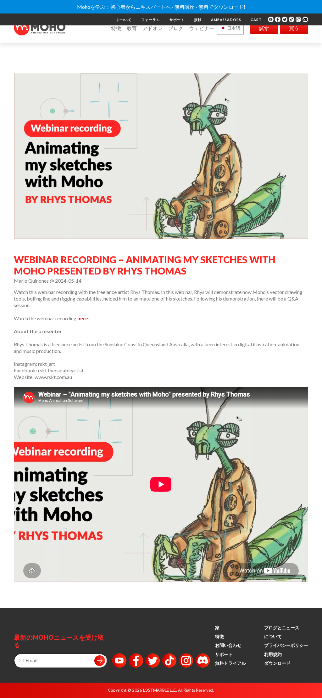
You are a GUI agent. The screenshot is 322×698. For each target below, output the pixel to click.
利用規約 (273, 654)
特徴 (116, 28)
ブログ (175, 28)
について (124, 20)
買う (294, 28)
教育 (132, 28)
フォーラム (150, 20)
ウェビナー (201, 28)
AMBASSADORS (226, 20)
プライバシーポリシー (286, 645)
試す (264, 28)
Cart (256, 20)
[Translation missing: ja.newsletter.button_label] (99, 660)
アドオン (152, 28)
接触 (198, 20)
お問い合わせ (228, 645)
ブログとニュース (281, 627)
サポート (177, 20)
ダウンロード (277, 663)
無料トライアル (230, 663)
